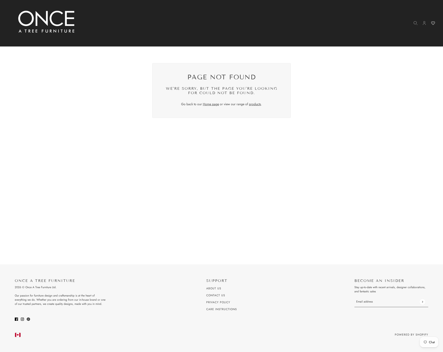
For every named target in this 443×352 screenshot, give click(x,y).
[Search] (415, 23)
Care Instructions (221, 309)
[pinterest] (28, 319)
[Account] (424, 23)
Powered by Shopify (411, 335)
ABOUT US (213, 288)
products (255, 104)
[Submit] (422, 302)
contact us (215, 295)
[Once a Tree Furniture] (47, 22)
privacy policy (218, 302)
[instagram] (22, 319)
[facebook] (16, 319)
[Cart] (433, 23)
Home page (211, 104)
